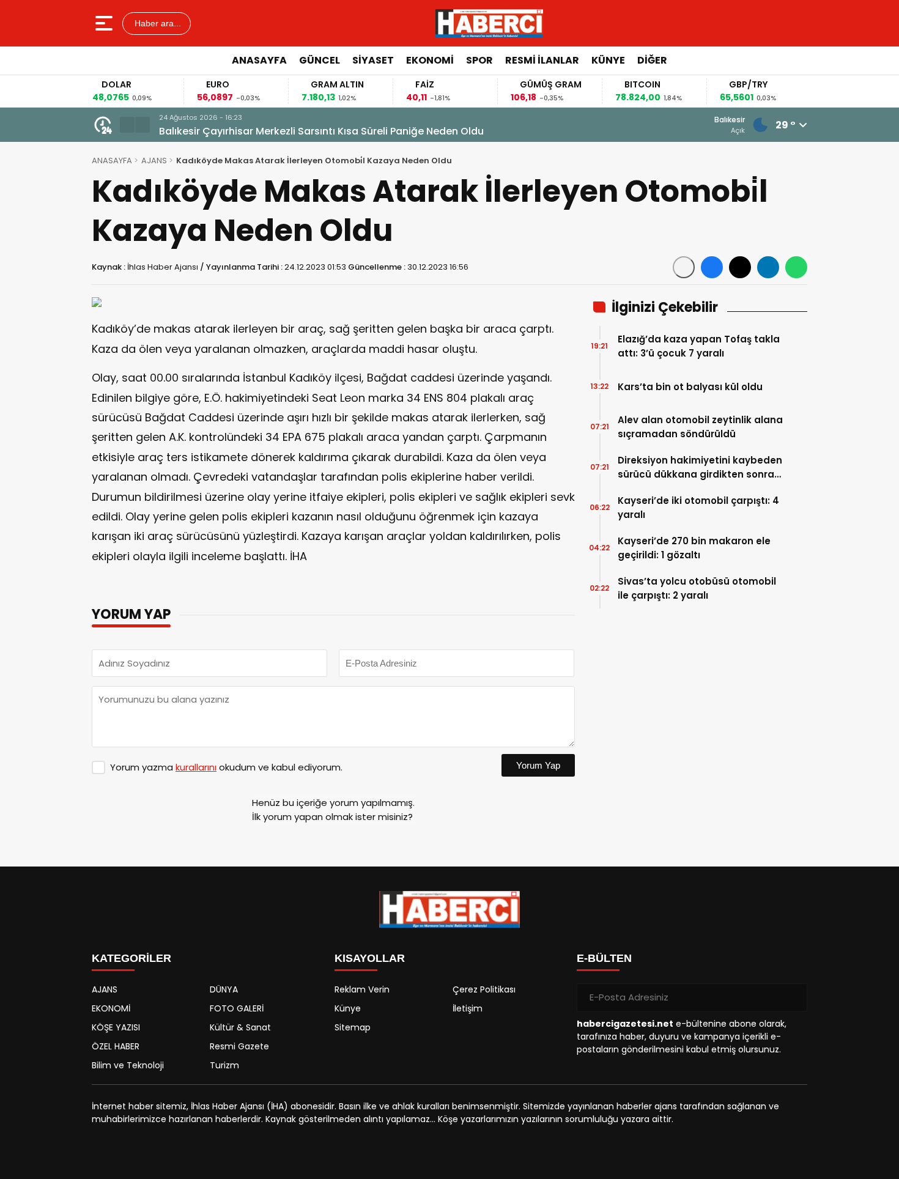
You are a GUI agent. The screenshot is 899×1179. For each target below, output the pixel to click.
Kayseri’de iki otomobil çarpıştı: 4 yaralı (698, 507)
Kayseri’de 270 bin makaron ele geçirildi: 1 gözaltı (694, 547)
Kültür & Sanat (240, 1027)
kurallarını (196, 767)
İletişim (468, 1008)
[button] (127, 125)
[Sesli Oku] (684, 267)
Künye (348, 1008)
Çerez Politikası (484, 989)
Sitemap (353, 1027)
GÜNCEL (319, 60)
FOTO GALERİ (237, 1008)
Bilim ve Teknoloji (128, 1065)
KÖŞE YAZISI (116, 1027)
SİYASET (373, 60)
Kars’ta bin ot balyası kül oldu (690, 386)
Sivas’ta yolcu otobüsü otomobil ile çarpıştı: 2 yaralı (697, 588)
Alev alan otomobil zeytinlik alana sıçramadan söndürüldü (700, 426)
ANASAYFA (259, 60)
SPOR (479, 60)
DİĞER (652, 60)
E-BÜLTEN (604, 958)
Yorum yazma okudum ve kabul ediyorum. (226, 767)
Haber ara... (156, 23)
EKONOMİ (430, 60)
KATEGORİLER (131, 958)
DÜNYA (224, 989)
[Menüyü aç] (105, 23)
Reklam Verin (362, 989)
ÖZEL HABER (115, 1046)
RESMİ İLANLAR (542, 60)
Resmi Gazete (239, 1046)
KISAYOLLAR (370, 958)
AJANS (154, 160)
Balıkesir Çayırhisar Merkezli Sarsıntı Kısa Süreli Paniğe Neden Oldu (321, 131)
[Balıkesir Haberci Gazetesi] (489, 23)
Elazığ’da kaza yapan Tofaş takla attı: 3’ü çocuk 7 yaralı (699, 346)
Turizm (224, 1065)
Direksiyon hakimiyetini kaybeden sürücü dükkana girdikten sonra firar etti (700, 467)
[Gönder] (793, 997)
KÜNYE (608, 60)
